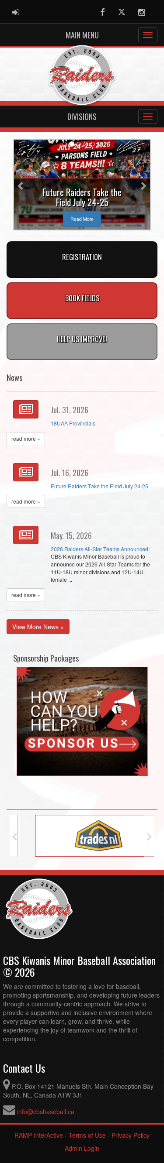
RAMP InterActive (38, 1135)
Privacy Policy (131, 1135)
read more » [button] (25, 438)
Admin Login (82, 1148)
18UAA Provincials (73, 423)
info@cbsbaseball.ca (45, 1111)
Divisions (82, 116)
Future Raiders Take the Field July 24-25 (99, 486)
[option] (82, 836)
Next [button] (149, 836)
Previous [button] (15, 836)
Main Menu (82, 35)
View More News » (38, 626)
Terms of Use (87, 1135)
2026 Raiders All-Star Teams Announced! (100, 549)
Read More (82, 219)
